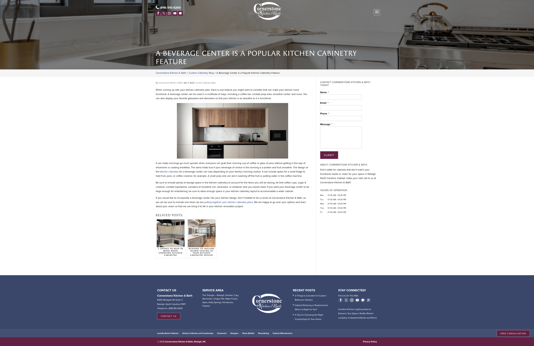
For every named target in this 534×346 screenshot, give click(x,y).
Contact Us (168, 316)
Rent (373, 317)
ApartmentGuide (358, 317)
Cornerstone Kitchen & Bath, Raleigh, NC (185, 341)
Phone (324, 113)
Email (324, 103)
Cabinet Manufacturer (282, 333)
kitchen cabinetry (169, 171)
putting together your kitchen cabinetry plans (228, 202)
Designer (234, 333)
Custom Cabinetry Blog (206, 82)
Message (326, 124)
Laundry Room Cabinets (168, 333)
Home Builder (248, 333)
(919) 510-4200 (170, 7)
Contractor (222, 333)
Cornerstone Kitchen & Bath (170, 82)
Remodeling (263, 333)
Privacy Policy (370, 341)
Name (324, 92)
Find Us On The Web (348, 295)
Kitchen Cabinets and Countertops (197, 333)
